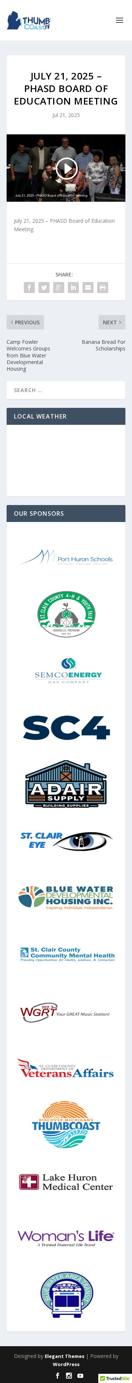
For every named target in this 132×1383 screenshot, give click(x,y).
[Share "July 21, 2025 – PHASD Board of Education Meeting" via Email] (88, 287)
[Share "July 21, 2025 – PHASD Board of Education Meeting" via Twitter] (44, 287)
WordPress (66, 1364)
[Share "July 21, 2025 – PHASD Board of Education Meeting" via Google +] (58, 287)
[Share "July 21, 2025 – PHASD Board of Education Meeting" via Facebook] (29, 287)
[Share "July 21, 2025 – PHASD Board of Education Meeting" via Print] (102, 287)
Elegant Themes (64, 1356)
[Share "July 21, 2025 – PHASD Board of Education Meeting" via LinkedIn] (73, 287)
